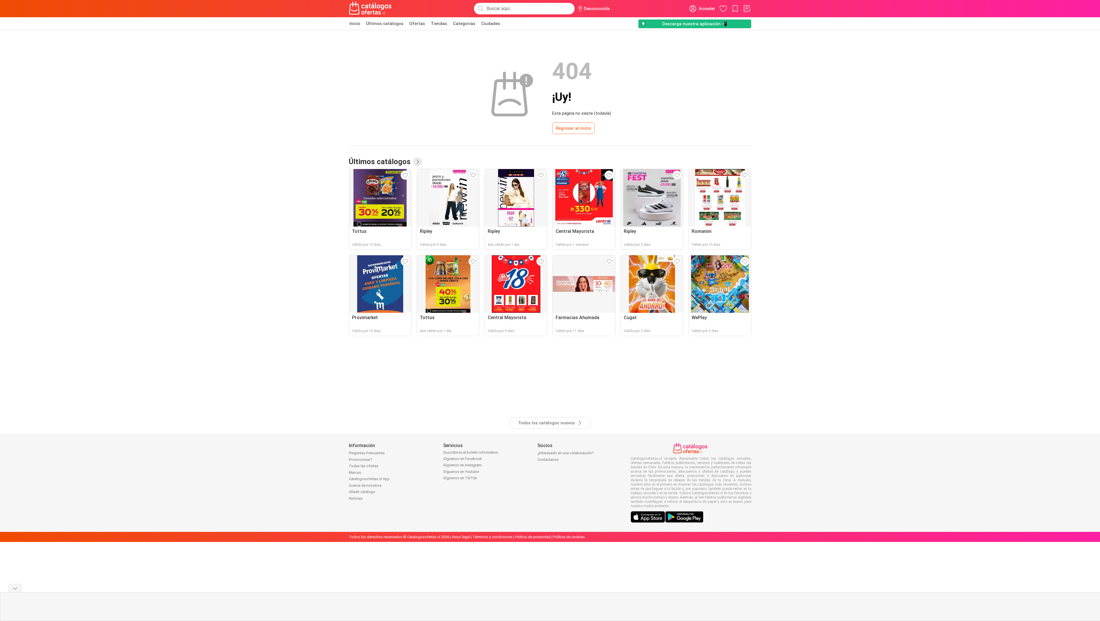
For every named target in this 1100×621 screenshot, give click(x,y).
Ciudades (490, 23)
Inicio (354, 23)
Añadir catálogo (362, 492)
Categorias (464, 23)
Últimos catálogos (384, 23)
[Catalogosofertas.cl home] (371, 8)
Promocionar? (360, 459)
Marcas (355, 472)
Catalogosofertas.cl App (369, 479)
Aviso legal (461, 537)
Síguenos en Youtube (461, 471)
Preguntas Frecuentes (367, 453)
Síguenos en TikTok (460, 478)
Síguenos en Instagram (462, 465)
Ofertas (417, 23)
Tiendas (439, 23)
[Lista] (746, 8)
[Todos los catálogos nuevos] (417, 161)
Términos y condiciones (492, 537)
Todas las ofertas (363, 466)
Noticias (356, 498)
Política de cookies (569, 537)
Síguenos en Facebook (462, 459)
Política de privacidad (533, 537)
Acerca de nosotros (365, 485)
